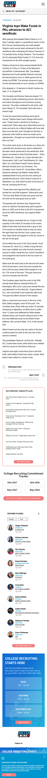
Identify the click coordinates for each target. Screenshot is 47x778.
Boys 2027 (12, 490)
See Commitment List (23, 645)
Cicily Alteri (19, 585)
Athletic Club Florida (22, 541)
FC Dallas (18, 577)
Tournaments (7, 20)
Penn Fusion (19, 565)
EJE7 (16, 636)
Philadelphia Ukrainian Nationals (27, 613)
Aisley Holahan (20, 597)
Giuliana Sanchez (21, 537)
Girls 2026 (35, 482)
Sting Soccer (20, 625)
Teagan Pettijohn (21, 525)
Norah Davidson (21, 561)
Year (21, 519)
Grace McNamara (21, 632)
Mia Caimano (20, 549)
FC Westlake (19, 529)
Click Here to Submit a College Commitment (23, 498)
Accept (9, 775)
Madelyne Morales (22, 620)
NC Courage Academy (22, 589)
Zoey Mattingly (20, 573)
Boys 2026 (35, 490)
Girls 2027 (12, 482)
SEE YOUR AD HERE (23, 462)
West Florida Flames (22, 553)
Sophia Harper (20, 609)
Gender (11, 519)
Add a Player (23, 722)
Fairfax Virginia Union (22, 601)
